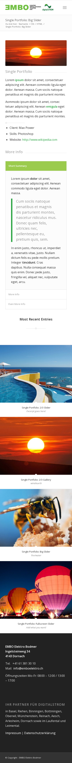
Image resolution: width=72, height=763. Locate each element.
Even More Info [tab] (16, 304)
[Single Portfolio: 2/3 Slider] (36, 374)
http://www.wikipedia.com (39, 140)
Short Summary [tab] (17, 165)
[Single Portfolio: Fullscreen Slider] (36, 590)
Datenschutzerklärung (40, 733)
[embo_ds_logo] (29, 7)
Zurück (13, 53)
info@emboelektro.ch (28, 668)
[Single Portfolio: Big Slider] (36, 518)
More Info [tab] (13, 294)
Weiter (58, 53)
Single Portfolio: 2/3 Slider (36, 407)
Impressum (13, 733)
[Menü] (65, 7)
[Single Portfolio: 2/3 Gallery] (36, 446)
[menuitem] (65, 7)
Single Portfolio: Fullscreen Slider (36, 623)
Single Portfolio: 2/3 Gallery (36, 479)
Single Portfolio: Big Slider (23, 20)
